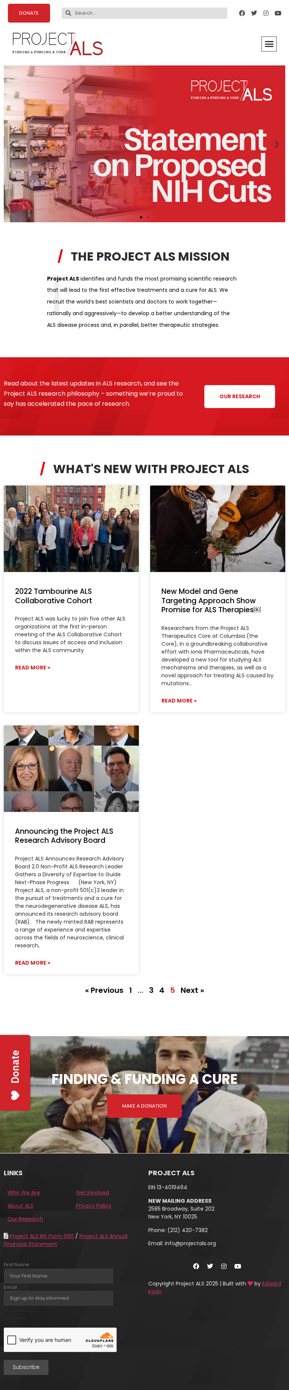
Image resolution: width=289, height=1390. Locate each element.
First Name (16, 1264)
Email (10, 1287)
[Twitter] (254, 13)
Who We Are (24, 1192)
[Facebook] (242, 13)
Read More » (32, 667)
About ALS (20, 1205)
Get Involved (92, 1192)
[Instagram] (266, 13)
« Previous (104, 990)
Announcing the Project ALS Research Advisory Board (64, 836)
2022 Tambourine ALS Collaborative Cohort (53, 596)
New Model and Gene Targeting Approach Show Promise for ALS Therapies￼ (211, 600)
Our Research (25, 1219)
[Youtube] (278, 13)
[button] (269, 44)
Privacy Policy (93, 1205)
